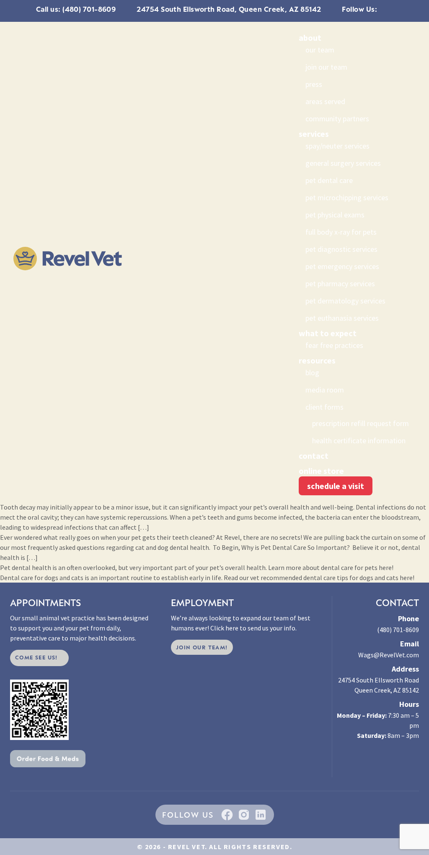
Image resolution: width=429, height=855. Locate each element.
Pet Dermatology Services (345, 301)
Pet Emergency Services (342, 266)
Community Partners (337, 118)
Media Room (324, 390)
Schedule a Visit (335, 486)
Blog (312, 372)
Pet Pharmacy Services (340, 283)
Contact (313, 455)
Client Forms (324, 407)
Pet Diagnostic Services (341, 249)
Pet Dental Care (329, 180)
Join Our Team (326, 67)
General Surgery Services (343, 163)
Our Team (319, 50)
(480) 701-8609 (398, 629)
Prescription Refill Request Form (360, 423)
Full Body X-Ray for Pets (341, 232)
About (310, 37)
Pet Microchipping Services (346, 197)
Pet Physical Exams (334, 215)
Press (313, 84)
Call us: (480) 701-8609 (76, 9)
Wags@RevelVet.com (388, 655)
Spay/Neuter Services (337, 146)
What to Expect (328, 333)
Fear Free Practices (334, 345)
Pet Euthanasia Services (342, 318)
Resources (317, 360)
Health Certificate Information (359, 440)
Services (314, 133)
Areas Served (325, 101)
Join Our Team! (202, 647)
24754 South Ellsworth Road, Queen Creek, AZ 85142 (229, 9)
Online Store (321, 470)
